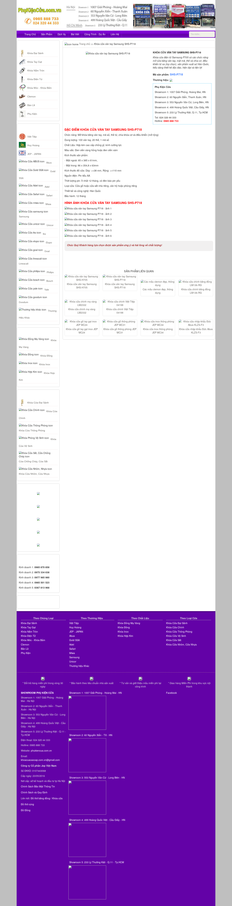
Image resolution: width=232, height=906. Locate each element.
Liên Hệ (115, 34)
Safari (49, 195)
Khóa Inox (44, 364)
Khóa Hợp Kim (125, 635)
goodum (23, 302)
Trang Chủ (30, 34)
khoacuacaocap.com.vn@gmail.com (40, 760)
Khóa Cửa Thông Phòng (32, 430)
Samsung (24, 216)
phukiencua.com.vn (41, 750)
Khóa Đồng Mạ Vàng (129, 623)
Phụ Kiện (32, 114)
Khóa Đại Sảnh (35, 53)
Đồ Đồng (25, 810)
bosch (49, 281)
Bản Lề (31, 105)
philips (50, 272)
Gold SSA (74, 640)
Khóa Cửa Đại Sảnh (38, 402)
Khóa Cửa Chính (175, 627)
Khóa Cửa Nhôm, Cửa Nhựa (34, 473)
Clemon (31, 96)
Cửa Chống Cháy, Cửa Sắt (33, 461)
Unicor (50, 225)
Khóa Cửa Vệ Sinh (176, 635)
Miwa (48, 204)
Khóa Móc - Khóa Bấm (39, 88)
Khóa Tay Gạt (34, 62)
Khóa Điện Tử (34, 79)
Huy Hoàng (33, 145)
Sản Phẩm (46, 34)
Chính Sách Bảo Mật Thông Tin (38, 786)
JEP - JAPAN (34, 154)
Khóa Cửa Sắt (173, 640)
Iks (44, 233)
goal (47, 251)
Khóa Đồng (46, 355)
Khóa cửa (57, 798)
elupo (49, 242)
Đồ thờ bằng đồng (40, 798)
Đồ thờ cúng (27, 804)
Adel (47, 186)
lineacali (23, 263)
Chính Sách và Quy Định (34, 792)
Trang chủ (84, 44)
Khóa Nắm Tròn (35, 70)
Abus (49, 162)
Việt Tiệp (32, 136)
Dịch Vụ (62, 34)
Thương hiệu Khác (79, 666)
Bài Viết (75, 34)
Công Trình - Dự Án (94, 34)
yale (46, 289)
